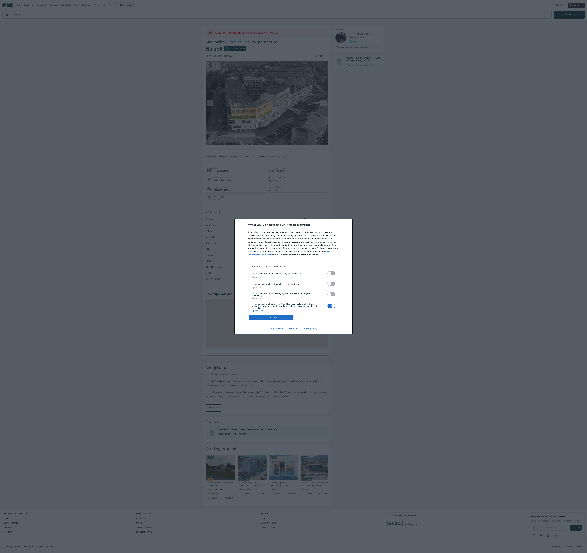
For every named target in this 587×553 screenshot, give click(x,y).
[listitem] (293, 266)
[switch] (331, 273)
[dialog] (293, 276)
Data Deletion (276, 328)
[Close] (346, 225)
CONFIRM (271, 317)
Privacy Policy (310, 328)
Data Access (293, 328)
